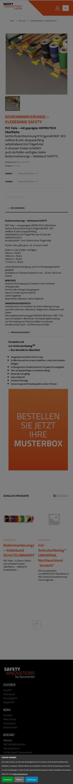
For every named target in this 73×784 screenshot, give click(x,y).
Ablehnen (19, 779)
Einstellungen (31, 779)
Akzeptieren (8, 779)
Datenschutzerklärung (20, 773)
